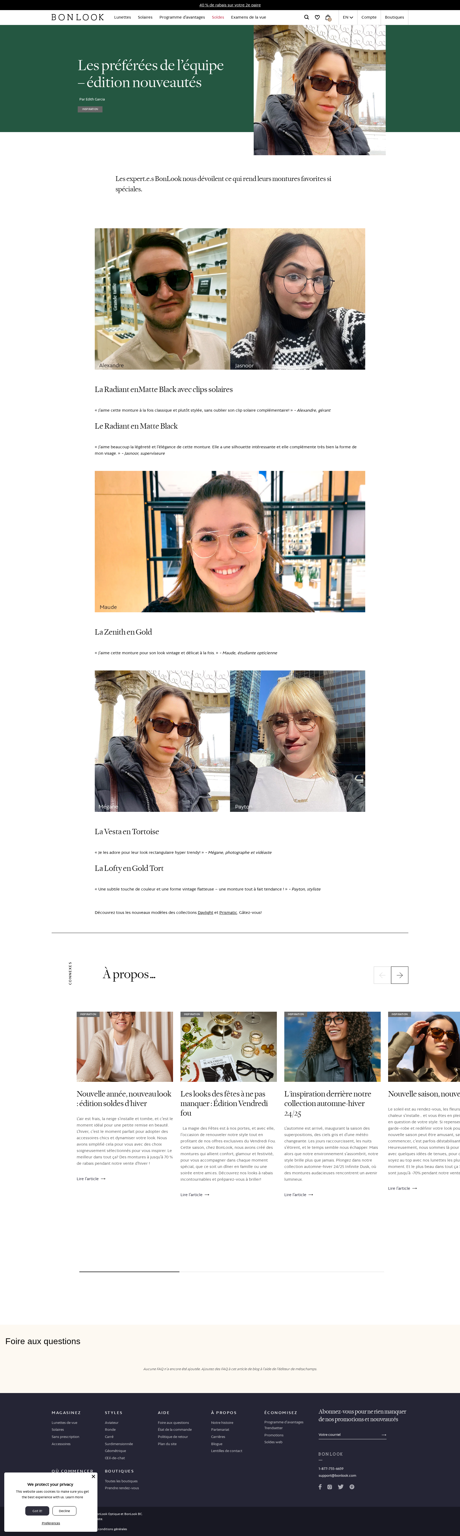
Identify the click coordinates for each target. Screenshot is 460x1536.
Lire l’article (88, 1178)
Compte (369, 17)
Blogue (216, 1444)
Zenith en (119, 632)
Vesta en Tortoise (131, 832)
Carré (109, 1436)
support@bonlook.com (337, 1475)
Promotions (274, 1435)
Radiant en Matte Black (141, 426)
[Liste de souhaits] (317, 17)
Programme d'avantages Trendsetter (283, 1425)
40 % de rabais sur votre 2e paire (230, 4)
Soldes (218, 17)
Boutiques (394, 17)
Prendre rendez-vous (122, 1488)
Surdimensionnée (119, 1444)
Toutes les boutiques (121, 1481)
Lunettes (122, 17)
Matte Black (157, 389)
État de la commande (175, 1429)
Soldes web (273, 1442)
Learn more (74, 1497)
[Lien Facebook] (320, 1488)
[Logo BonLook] (78, 17)
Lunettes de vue (64, 1422)
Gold (144, 632)
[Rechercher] (307, 17)
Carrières (218, 1436)
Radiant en (121, 389)
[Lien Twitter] (341, 1488)
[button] (382, 975)
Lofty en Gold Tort (134, 868)
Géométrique (115, 1451)
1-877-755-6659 (331, 1468)
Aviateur (111, 1422)
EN (345, 17)
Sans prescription (65, 1436)
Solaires (145, 17)
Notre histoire (222, 1422)
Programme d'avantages (182, 17)
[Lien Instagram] (329, 1488)
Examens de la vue (248, 17)
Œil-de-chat (115, 1458)
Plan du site (167, 1444)
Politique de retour (173, 1436)
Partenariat (220, 1429)
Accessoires (61, 1444)
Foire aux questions (173, 1422)
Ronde (110, 1429)
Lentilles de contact (226, 1451)
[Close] (93, 1476)
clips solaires (213, 389)
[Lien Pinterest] (352, 1488)
